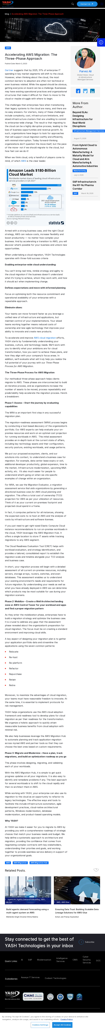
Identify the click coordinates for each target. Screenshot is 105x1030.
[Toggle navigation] (101, 4)
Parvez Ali (85, 71)
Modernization (44, 960)
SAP (75, 193)
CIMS (75, 960)
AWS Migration (20, 863)
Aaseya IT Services (30, 977)
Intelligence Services (62, 959)
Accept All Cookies (62, 1025)
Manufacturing (80, 171)
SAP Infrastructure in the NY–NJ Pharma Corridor (84, 185)
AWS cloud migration (45, 337)
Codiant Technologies (55, 978)
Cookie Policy (66, 1019)
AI (22, 960)
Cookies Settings (40, 1025)
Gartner (9, 70)
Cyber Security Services (87, 960)
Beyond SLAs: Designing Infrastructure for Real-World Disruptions (83, 119)
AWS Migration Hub (39, 863)
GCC (98, 960)
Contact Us (86, 4)
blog (7, 14)
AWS (23, 161)
